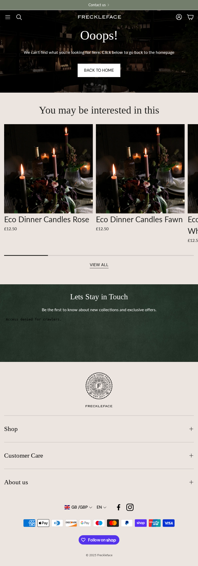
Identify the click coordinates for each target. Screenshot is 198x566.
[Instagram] (130, 507)
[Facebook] (118, 507)
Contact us (97, 5)
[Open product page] (48, 168)
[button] (7, 17)
